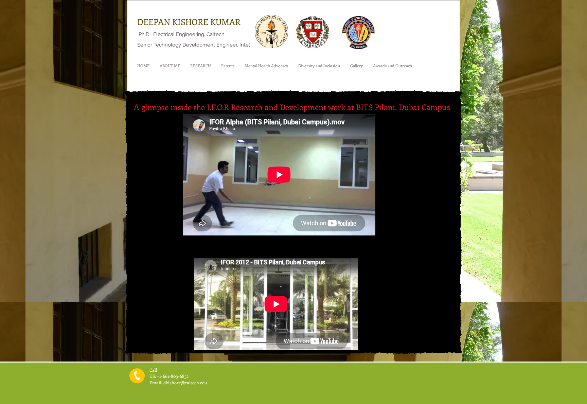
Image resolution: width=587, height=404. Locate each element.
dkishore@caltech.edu (185, 382)
